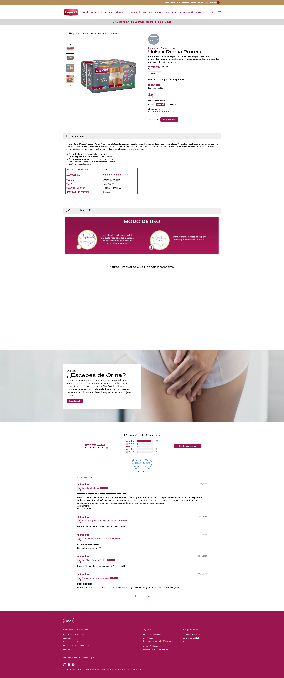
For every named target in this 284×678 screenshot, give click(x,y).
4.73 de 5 (101, 445)
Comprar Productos (114, 12)
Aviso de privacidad (128, 669)
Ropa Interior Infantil (71, 649)
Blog (174, 12)
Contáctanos (169, 2)
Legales (186, 642)
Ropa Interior (68, 638)
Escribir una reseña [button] (187, 446)
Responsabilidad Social (191, 12)
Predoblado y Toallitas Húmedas (76, 645)
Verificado (141, 471)
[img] (83, 484)
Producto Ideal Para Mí (139, 12)
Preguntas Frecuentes (186, 2)
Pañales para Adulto (71, 642)
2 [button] (138, 596)
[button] (154, 67)
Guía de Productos (150, 646)
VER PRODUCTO (82, 303)
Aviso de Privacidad (191, 638)
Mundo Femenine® (91, 12)
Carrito (213, 2)
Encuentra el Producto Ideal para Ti (157, 650)
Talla (151, 69)
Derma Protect (162, 12)
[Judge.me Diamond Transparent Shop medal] (147, 463)
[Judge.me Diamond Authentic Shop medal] (136, 463)
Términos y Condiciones (192, 634)
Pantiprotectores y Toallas (73, 634)
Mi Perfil (202, 2)
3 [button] (142, 596)
